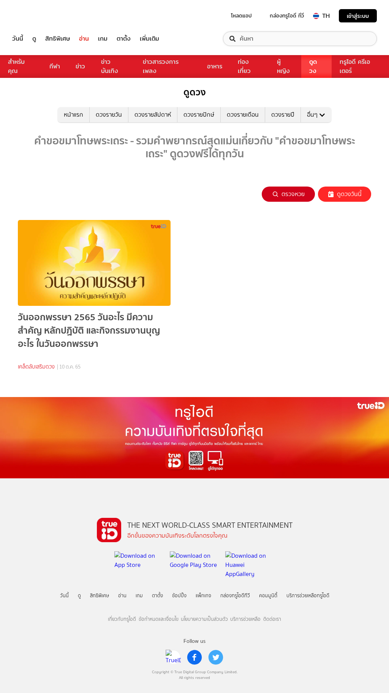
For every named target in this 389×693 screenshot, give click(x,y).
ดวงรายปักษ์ (198, 114)
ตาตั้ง (124, 38)
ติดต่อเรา (272, 619)
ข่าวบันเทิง (109, 66)
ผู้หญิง (283, 66)
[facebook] (194, 657)
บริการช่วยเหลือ (245, 619)
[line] (173, 657)
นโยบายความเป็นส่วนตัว (204, 619)
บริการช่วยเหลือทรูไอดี (307, 595)
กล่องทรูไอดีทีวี (235, 595)
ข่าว (80, 66)
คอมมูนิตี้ (268, 595)
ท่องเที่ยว (244, 66)
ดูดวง (313, 66)
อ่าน (84, 38)
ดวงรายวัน (109, 114)
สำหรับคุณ (16, 66)
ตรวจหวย (293, 194)
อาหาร (214, 66)
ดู (34, 38)
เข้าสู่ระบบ (358, 15)
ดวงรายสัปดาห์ (152, 114)
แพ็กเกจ (203, 595)
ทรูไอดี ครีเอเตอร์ (355, 66)
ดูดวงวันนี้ (349, 194)
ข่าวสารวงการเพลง (161, 66)
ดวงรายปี (282, 114)
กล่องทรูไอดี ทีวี (287, 15)
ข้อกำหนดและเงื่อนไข (159, 619)
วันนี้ (17, 38)
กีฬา (54, 66)
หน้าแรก (73, 114)
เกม (103, 38)
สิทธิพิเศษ (57, 38)
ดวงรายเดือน (243, 114)
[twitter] (215, 657)
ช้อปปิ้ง (179, 595)
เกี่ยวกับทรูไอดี (122, 619)
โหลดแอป (241, 15)
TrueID (35, 15)
